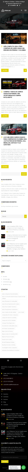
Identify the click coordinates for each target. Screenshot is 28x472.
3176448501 (13, 5)
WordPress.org (6, 284)
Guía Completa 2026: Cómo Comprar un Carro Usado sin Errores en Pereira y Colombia (15, 48)
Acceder (5, 276)
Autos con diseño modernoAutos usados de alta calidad (13, 297)
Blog (4, 402)
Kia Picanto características (8, 328)
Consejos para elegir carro (8, 323)
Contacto (5, 404)
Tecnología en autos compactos (9, 347)
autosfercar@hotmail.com (14, 3)
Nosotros (5, 394)
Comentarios (7, 282)
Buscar (24, 174)
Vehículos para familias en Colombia (10, 350)
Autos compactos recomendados (10, 294)
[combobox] (14, 260)
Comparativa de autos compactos (10, 315)
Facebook (8, 360)
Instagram (21, 360)
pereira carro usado (7, 339)
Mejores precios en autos (8, 336)
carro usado (21, 312)
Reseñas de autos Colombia (8, 345)
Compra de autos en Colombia (9, 317)
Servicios (5, 399)
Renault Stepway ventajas (8, 342)
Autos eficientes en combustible (9, 301)
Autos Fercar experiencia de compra (10, 304)
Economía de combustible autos (9, 325)
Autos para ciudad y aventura (9, 306)
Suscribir (5, 461)
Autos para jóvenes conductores (10, 309)
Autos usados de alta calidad (9, 312)
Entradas (6, 279)
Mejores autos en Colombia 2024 (9, 334)
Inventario (5, 396)
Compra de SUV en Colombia (9, 320)
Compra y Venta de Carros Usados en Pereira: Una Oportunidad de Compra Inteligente (13, 94)
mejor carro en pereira (7, 331)
